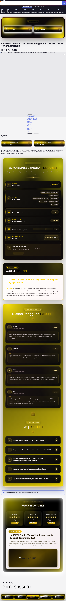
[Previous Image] (1, 85)
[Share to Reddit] (24, 587)
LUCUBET (9, 288)
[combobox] (31, 3)
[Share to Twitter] (5, 587)
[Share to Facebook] (9, 587)
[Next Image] (64, 85)
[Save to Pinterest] (19, 587)
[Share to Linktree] (14, 587)
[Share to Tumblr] (29, 587)
